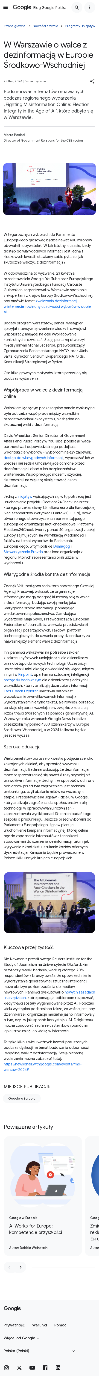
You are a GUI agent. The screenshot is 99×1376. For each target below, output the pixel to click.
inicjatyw (25, 496)
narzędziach (15, 998)
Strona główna (15, 26)
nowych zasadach (80, 992)
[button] (92, 81)
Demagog (61, 546)
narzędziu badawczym (22, 680)
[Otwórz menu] (5, 7)
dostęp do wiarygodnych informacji (33, 458)
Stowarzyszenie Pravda (23, 552)
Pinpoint (25, 674)
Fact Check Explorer (21, 691)
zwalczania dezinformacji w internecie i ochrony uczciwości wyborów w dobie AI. (47, 306)
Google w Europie (21, 1098)
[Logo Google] (12, 1308)
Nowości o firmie (45, 26)
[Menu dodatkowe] (89, 7)
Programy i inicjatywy (81, 26)
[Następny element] (20, 1267)
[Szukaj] (76, 7)
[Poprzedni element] (9, 1267)
